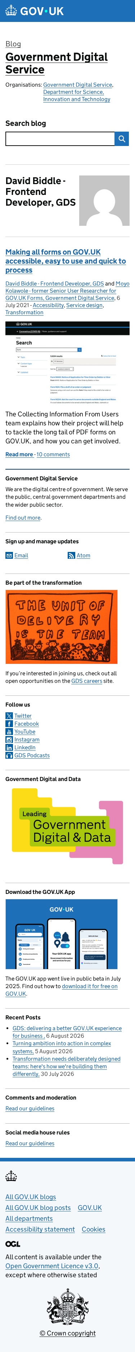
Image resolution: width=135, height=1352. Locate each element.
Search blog (25, 123)
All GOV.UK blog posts (38, 1207)
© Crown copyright (68, 1333)
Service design (84, 305)
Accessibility (48, 305)
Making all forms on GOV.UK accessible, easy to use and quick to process (65, 261)
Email (21, 555)
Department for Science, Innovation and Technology (76, 95)
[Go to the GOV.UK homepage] (34, 11)
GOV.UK (90, 1207)
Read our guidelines (29, 1108)
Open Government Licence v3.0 (51, 1266)
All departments (29, 1218)
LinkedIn (25, 747)
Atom (83, 555)
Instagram (27, 739)
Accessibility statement (40, 1229)
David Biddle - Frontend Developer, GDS (54, 283)
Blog (13, 44)
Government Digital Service (56, 63)
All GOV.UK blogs (30, 1197)
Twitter (23, 715)
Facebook (26, 723)
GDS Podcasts (32, 755)
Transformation (24, 312)
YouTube (24, 731)
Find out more (22, 517)
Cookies (93, 1229)
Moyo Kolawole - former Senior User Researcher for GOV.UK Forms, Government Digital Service (67, 290)
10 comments (53, 454)
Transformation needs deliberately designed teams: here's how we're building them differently (67, 1066)
